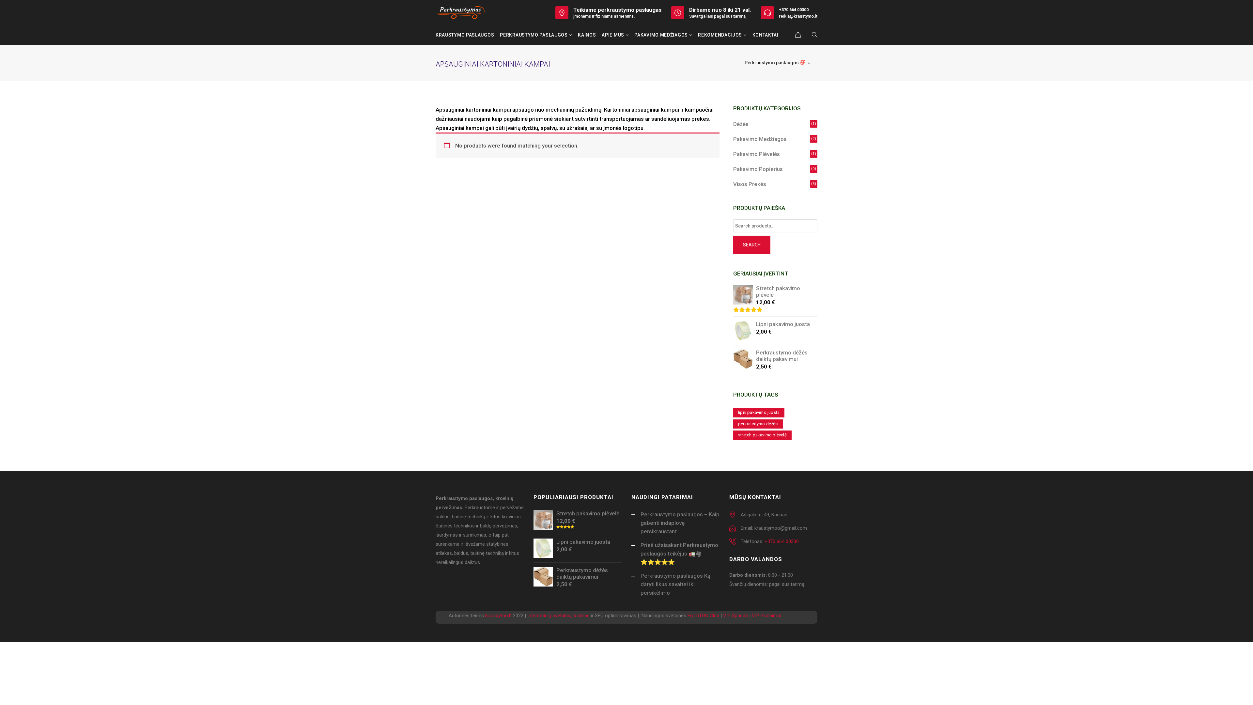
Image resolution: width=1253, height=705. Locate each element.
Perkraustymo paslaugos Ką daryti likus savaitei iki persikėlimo (675, 584)
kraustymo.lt (498, 616)
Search (752, 244)
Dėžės (741, 124)
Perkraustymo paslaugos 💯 (775, 62)
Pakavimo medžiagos (661, 35)
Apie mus (613, 35)
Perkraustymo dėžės (758, 423)
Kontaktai (765, 35)
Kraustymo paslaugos (465, 35)
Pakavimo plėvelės (756, 154)
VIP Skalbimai (766, 616)
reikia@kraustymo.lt (798, 16)
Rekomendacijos (720, 35)
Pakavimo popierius (758, 169)
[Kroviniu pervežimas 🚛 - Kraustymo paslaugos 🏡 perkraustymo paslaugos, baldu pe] (460, 12)
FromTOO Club (703, 616)
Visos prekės (749, 184)
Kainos (587, 35)
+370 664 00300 (794, 9)
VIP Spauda (735, 616)
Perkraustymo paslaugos (534, 35)
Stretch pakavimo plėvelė (762, 434)
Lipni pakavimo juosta (759, 412)
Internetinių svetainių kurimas (558, 616)
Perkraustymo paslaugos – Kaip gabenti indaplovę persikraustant (680, 523)
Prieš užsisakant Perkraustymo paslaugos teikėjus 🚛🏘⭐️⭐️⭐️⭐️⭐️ (679, 553)
